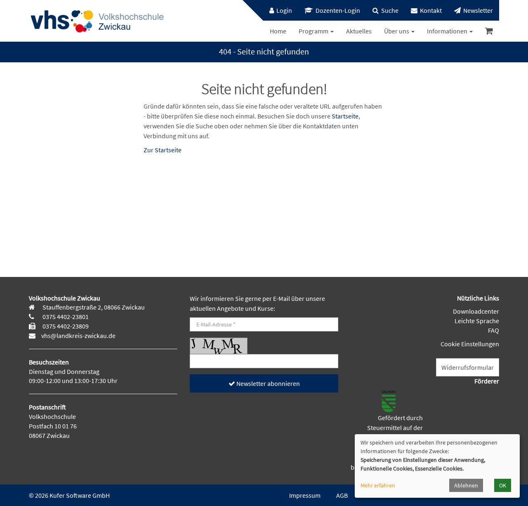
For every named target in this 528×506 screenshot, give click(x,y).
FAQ (493, 330)
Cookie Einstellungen (470, 344)
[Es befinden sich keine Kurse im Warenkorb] (489, 31)
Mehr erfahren (378, 485)
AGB (342, 495)
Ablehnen (466, 485)
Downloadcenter (476, 311)
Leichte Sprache (477, 321)
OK (502, 485)
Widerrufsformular (467, 367)
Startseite (345, 116)
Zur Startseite (163, 150)
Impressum (305, 495)
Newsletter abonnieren (267, 383)
